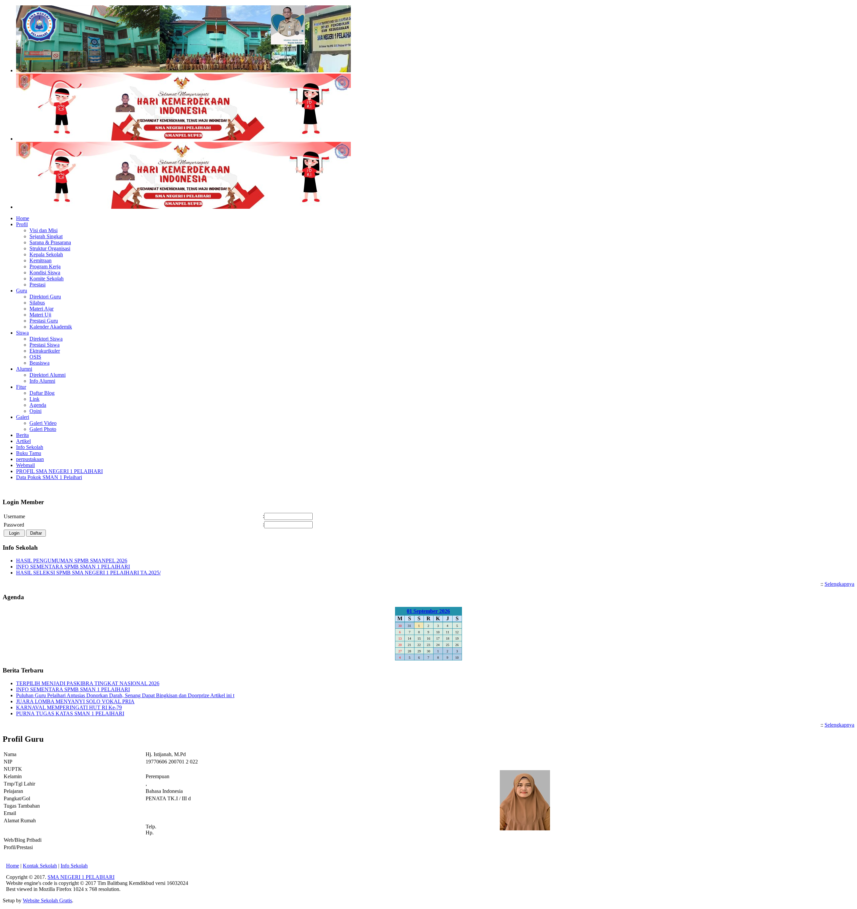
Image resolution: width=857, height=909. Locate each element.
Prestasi (37, 284)
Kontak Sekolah (40, 866)
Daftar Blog (42, 393)
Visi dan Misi (43, 230)
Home (12, 866)
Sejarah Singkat (46, 236)
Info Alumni (42, 381)
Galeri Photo (42, 429)
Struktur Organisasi (49, 248)
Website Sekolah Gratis (47, 900)
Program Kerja (45, 266)
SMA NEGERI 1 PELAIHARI (81, 877)
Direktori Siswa (46, 339)
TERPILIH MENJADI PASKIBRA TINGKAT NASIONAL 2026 (87, 683)
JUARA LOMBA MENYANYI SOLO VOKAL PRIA (75, 701)
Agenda (37, 405)
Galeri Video (43, 423)
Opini (35, 411)
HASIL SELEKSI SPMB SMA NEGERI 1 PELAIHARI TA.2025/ (88, 572)
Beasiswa (39, 363)
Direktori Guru (45, 296)
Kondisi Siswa (44, 272)
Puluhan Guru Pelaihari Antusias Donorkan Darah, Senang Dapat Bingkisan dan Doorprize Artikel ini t (125, 695)
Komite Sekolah (46, 278)
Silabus (37, 302)
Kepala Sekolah (46, 254)
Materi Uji (40, 314)
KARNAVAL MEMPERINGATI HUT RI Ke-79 (69, 707)
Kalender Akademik (50, 327)
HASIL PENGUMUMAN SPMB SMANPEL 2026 (71, 560)
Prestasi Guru (43, 321)
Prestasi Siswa (44, 345)
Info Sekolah (74, 866)
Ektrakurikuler (44, 351)
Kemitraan (40, 260)
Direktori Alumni (47, 375)
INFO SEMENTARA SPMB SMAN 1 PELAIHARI (73, 566)
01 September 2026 (428, 611)
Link (34, 399)
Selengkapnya (839, 584)
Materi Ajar (41, 308)
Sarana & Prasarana (50, 242)
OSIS (35, 357)
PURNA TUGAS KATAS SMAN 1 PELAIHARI (70, 713)
